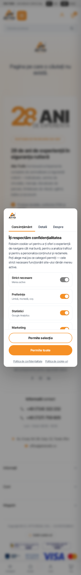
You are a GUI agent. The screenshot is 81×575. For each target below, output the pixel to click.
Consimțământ (22, 227)
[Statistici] (64, 312)
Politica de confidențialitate (27, 361)
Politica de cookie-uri (56, 361)
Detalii (42, 227)
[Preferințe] (64, 296)
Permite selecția (40, 338)
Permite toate (40, 350)
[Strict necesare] (64, 279)
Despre (58, 227)
